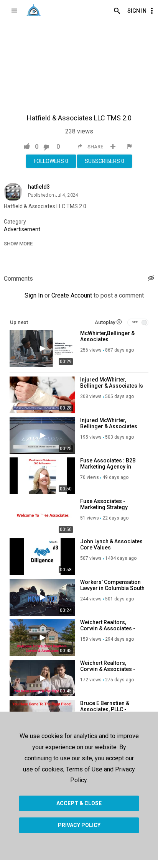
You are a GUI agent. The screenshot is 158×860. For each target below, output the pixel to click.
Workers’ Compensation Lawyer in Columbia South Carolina (112, 588)
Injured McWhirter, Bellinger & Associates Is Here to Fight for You (111, 386)
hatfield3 (39, 187)
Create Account (71, 295)
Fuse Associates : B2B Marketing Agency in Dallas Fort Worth (108, 466)
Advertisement (22, 229)
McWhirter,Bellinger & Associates (107, 336)
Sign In (136, 11)
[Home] (33, 10)
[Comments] (151, 278)
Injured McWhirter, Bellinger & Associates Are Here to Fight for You (111, 426)
